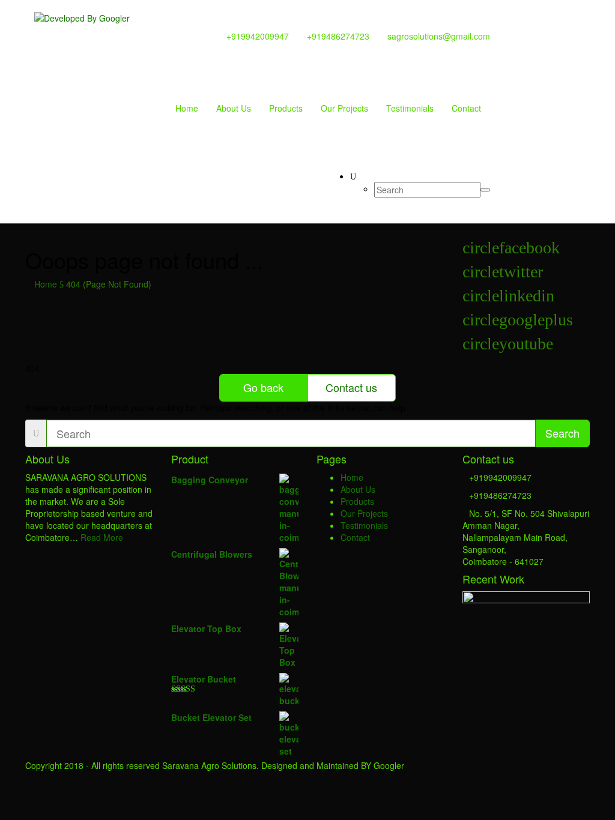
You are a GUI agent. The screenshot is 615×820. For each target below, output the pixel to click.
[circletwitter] (502, 274)
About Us (233, 108)
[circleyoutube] (507, 346)
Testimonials (410, 108)
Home (186, 108)
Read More (101, 537)
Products (286, 108)
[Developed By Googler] (82, 11)
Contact (466, 108)
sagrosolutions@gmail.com (438, 36)
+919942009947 (257, 36)
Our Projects (344, 108)
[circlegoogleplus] (517, 322)
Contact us (351, 387)
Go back (263, 387)
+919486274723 (338, 36)
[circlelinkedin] (508, 298)
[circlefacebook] (511, 250)
